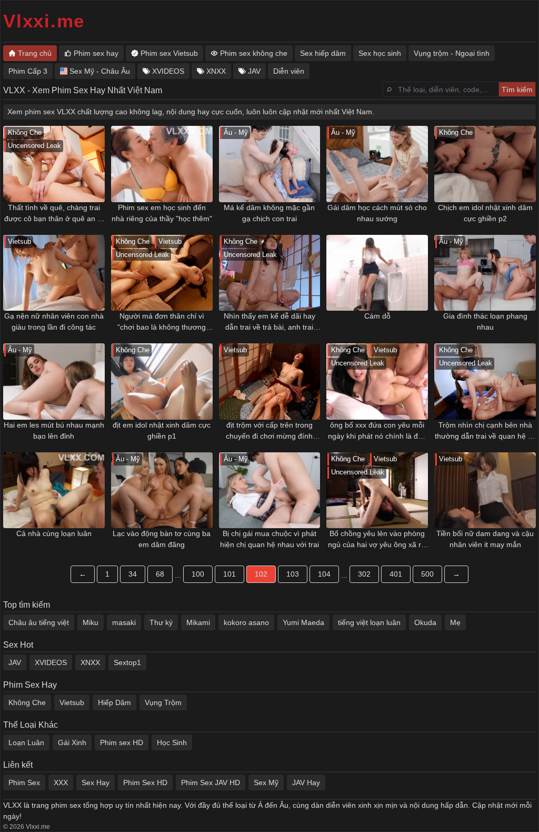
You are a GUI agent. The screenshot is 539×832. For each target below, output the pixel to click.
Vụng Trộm (163, 702)
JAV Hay (306, 782)
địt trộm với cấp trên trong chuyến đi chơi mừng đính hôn (269, 431)
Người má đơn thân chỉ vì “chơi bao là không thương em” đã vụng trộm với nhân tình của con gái (161, 322)
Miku (90, 622)
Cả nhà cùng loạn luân (54, 533)
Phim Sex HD (145, 782)
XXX (61, 782)
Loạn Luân (26, 742)
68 (160, 574)
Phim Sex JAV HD (210, 782)
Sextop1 (127, 662)
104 (324, 574)
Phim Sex (24, 782)
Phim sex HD (121, 742)
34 (132, 574)
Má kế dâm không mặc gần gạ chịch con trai (269, 213)
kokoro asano (246, 622)
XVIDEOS (51, 662)
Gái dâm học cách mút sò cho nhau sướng (377, 213)
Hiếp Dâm (114, 702)
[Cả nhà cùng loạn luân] (54, 490)
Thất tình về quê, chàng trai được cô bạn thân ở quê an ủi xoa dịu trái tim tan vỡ (53, 213)
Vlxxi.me (44, 21)
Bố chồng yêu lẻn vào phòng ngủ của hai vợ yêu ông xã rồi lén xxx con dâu (377, 539)
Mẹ (455, 622)
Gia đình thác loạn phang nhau (485, 321)
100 (198, 574)
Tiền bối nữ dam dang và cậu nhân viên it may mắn (485, 539)
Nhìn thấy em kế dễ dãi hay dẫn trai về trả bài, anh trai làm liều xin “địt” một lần (269, 322)
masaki (124, 622)
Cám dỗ (377, 316)
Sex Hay (95, 782)
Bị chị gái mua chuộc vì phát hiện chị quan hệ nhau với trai (269, 539)
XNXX (90, 662)
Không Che (27, 702)
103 (292, 574)
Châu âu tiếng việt (38, 622)
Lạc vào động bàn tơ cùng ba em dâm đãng (162, 539)
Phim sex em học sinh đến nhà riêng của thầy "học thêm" (162, 213)
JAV (14, 662)
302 (364, 574)
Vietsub (71, 702)
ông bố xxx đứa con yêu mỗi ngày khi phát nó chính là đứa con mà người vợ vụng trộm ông (377, 431)
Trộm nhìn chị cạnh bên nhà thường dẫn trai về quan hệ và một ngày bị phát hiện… (485, 431)
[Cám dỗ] (377, 273)
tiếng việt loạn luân (369, 622)
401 (396, 574)
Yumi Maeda (303, 622)
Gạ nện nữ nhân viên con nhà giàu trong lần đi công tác (54, 321)
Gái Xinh (72, 742)
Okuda (425, 622)
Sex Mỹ (266, 782)
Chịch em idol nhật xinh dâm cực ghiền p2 (485, 213)
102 (261, 574)
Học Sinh (172, 742)
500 (427, 574)
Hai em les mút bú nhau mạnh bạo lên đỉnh (54, 430)
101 (229, 574)
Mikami (198, 622)
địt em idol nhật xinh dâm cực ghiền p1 (162, 430)
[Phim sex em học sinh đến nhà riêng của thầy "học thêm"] (162, 164)
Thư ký (161, 622)
